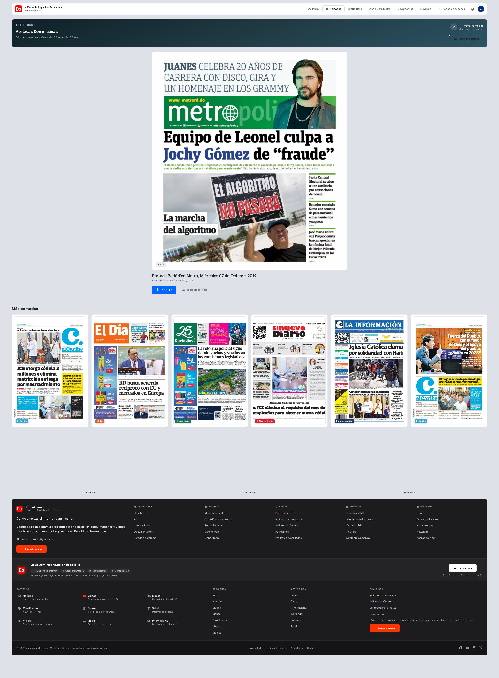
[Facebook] (461, 648)
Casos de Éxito (354, 525)
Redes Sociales (213, 525)
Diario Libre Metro (380, 9)
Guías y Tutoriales (427, 519)
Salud (294, 601)
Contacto (312, 647)
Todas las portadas (454, 8)
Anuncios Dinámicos (290, 519)
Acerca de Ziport (426, 538)
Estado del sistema (145, 538)
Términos (270, 647)
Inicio (315, 9)
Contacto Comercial (358, 538)
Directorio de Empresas (359, 519)
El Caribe (425, 9)
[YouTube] (467, 648)
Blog (419, 513)
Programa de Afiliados (288, 538)
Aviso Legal (297, 647)
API (136, 519)
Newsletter (423, 531)
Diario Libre (355, 9)
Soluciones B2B (355, 513)
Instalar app (464, 567)
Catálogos (297, 614)
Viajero (217, 626)
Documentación (143, 531)
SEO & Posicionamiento (218, 519)
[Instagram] (474, 648)
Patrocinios (282, 531)
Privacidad (255, 647)
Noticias (217, 601)
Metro (155, 280)
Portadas (335, 9)
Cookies (282, 647)
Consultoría (212, 538)
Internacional (299, 607)
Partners (351, 531)
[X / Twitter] (481, 648)
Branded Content (288, 525)
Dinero (295, 595)
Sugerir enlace (33, 548)
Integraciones (142, 525)
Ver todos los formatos (383, 607)
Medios (217, 632)
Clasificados (220, 620)
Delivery (296, 620)
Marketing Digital (215, 513)
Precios (295, 626)
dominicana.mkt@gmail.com (37, 539)
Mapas (216, 614)
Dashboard (140, 513)
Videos (217, 607)
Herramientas (425, 525)
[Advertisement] (89, 465)
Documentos (405, 9)
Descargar (166, 289)
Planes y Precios (284, 513)
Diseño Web (212, 531)
